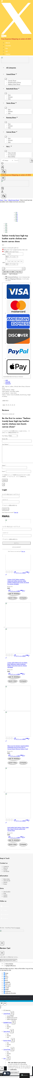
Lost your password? (16, 547)
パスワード (5, 533)
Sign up (23, 551)
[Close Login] (2, 943)
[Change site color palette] (6, 1073)
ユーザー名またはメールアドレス (11, 526)
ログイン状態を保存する (10, 539)
